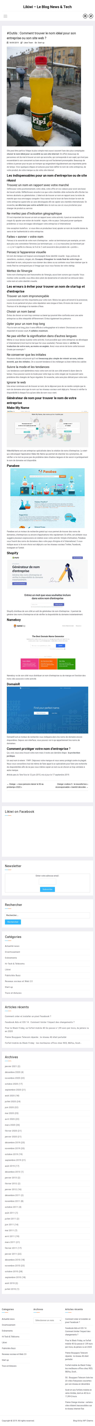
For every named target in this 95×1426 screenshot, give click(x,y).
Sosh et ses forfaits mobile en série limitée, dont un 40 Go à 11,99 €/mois (78, 1393)
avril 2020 (10, 1119)
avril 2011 (10, 1236)
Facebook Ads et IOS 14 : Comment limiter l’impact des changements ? (40, 1022)
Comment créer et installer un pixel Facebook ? (28, 1016)
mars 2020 (10, 1125)
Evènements (11, 958)
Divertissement (12, 952)
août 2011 (10, 1213)
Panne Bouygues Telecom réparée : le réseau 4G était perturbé (35, 1037)
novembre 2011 (12, 1201)
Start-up (41, 43)
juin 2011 (9, 1224)
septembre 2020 (13, 1090)
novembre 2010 (12, 1265)
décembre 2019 (12, 1142)
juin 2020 (9, 1107)
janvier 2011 (11, 1254)
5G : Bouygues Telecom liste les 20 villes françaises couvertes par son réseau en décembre (79, 1380)
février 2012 (11, 1183)
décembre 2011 (12, 1195)
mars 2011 (10, 1242)
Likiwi (8, 969)
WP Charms (88, 1421)
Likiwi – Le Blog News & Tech (47, 7)
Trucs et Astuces (13, 993)
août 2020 (10, 1095)
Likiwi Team (28, 43)
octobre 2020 (11, 1084)
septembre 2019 (13, 1160)
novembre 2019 (12, 1148)
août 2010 (10, 1283)
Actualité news (12, 946)
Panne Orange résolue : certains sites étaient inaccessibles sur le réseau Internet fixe (79, 1405)
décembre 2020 (12, 1072)
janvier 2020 (11, 1137)
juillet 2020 (10, 1101)
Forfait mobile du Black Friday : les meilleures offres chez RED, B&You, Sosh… (43, 1043)
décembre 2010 (12, 1260)
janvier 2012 (11, 1189)
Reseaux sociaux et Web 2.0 (19, 981)
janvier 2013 (11, 1178)
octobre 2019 (11, 1154)
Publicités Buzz (13, 975)
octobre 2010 (11, 1271)
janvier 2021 (11, 1066)
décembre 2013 (12, 1172)
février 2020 (11, 1131)
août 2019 (10, 1166)
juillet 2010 (10, 1289)
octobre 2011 (11, 1207)
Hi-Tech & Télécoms (15, 964)
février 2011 (11, 1248)
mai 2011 (9, 1230)
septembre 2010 (13, 1277)
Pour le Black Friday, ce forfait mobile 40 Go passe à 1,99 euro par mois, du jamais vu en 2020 (79, 1343)
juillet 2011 (10, 1219)
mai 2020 (9, 1113)
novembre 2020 (12, 1078)
